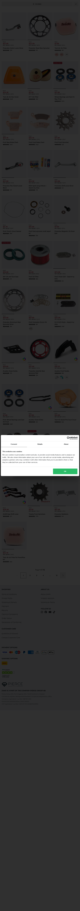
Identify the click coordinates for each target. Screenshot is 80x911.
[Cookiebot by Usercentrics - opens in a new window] (68, 438)
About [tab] (66, 444)
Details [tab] (40, 444)
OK (65, 471)
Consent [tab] (14, 444)
